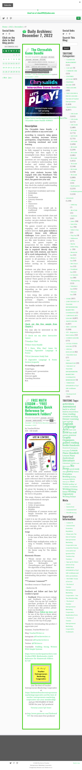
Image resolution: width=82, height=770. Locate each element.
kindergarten (74, 448)
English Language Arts (45, 69)
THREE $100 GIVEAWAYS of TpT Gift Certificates (72, 385)
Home (4, 27)
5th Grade (28, 420)
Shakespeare (66, 481)
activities (35, 69)
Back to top (76, 763)
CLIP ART (69, 68)
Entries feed (70, 507)
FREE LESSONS (71, 88)
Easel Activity (68, 421)
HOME (27, 67)
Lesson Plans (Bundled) (71, 451)
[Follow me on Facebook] (8, 18)
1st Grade (74, 130)
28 (11, 72)
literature (33, 72)
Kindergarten (75, 186)
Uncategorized (71, 394)
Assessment (69, 406)
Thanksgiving (75, 280)
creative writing (70, 416)
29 (14, 72)
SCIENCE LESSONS (72, 338)
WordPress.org (71, 512)
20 (9, 68)
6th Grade (51, 57)
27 (9, 72)
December (19, 27)
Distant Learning (71, 419)
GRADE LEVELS (71, 107)
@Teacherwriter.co (42, 637)
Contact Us (69, 523)
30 (16, 72)
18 (4, 68)
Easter (73, 221)
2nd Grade (74, 136)
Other (64, 472)
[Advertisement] (14, 748)
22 (14, 68)
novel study (74, 469)
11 (4, 63)
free (51, 420)
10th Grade (44, 57)
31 (19, 72)
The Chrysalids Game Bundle (38, 51)
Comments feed (71, 510)
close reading (69, 414)
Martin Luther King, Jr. (74, 246)
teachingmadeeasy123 (44, 74)
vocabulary (66, 486)
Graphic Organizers (68, 438)
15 (14, 63)
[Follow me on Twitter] (4, 18)
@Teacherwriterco (41, 640)
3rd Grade (43, 418)
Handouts (74, 445)
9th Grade (42, 59)
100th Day (74, 205)
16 (16, 63)
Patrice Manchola (43, 423)
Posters (76, 472)
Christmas (74, 216)
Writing (67, 489)
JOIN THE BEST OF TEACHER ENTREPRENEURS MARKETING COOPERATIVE (72, 307)
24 (19, 68)
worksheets (73, 486)
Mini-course (66, 466)
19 (6, 68)
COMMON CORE (71, 71)
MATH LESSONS (37, 420)
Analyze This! (32, 341)
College (73, 180)
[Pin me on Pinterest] (11, 18)
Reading (46, 72)
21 (11, 68)
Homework (66, 448)
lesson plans (66, 450)
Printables (67, 474)
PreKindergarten (76, 191)
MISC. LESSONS (52, 67)
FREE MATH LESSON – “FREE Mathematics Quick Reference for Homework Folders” (38, 407)
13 (9, 63)
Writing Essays (69, 496)
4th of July (74, 210)
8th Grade (35, 59)
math (77, 463)
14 (11, 63)
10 (19, 59)
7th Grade (28, 59)
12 (6, 63)
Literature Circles (69, 463)
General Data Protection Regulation (70, 528)
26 (6, 72)
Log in (68, 504)
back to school (69, 409)
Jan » (10, 78)
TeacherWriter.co (36, 633)
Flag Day (73, 235)
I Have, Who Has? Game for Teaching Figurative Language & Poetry (41, 350)
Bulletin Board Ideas (70, 412)
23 (16, 68)
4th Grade (50, 418)
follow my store (46, 612)
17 (19, 63)
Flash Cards (72, 430)
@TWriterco (37, 643)
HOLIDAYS (69, 198)
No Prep (40, 72)
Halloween (74, 238)
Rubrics (72, 479)
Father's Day (75, 230)
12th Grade (74, 125)
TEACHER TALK (71, 355)
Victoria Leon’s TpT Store (41, 708)
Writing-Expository (70, 492)
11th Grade (74, 119)
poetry (69, 471)
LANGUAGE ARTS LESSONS (38, 67)
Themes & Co (48, 767)
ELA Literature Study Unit (37, 356)
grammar (72, 435)
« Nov (4, 78)
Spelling (71, 484)
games (27, 72)
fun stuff (73, 433)
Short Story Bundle (34, 345)
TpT (76, 484)
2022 (11, 27)
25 (4, 72)
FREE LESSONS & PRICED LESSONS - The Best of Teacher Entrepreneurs (41, 63)
